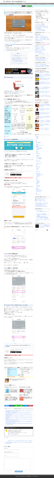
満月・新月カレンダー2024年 (40, 47)
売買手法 (37, 149)
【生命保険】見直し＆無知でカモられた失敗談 (42, 66)
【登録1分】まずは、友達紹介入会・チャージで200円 (19, 58)
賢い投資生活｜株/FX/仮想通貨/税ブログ (14, 1)
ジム (13, 433)
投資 (36, 193)
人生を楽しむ (38, 189)
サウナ (15, 433)
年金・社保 (38, 153)
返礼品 (37, 156)
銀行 (37, 164)
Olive (14, 44)
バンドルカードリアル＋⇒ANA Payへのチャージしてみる (19, 63)
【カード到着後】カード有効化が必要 (17, 61)
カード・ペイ (31, 3)
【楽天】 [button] (19, 408)
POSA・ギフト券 (38, 163)
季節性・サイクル (38, 147)
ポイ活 (7, 437)
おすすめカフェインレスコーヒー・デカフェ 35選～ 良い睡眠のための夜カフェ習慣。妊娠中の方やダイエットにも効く (45, 113)
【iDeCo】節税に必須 (39, 40)
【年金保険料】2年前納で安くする (40, 59)
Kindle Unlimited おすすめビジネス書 (41, 198)
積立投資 (16, 3)
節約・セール (39, 3)
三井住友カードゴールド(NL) (9, 44)
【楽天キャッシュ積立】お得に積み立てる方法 (42, 38)
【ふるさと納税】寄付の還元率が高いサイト (42, 60)
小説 (37, 184)
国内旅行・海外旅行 (39, 190)
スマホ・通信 (38, 171)
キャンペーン (38, 167)
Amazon (37, 168)
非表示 (19, 53)
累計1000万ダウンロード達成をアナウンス (14, 92)
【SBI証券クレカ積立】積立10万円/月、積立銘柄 (42, 39)
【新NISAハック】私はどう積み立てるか (41, 36)
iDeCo (37, 137)
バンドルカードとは (14, 54)
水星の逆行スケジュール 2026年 (40, 45)
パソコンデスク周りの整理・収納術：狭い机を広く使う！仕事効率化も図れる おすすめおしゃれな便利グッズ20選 (45, 88)
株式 (36, 140)
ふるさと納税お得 (38, 157)
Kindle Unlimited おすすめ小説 (40, 199)
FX (36, 141)
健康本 (37, 183)
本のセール (37, 188)
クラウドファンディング (39, 145)
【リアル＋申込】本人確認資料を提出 (17, 60)
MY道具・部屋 (47, 3)
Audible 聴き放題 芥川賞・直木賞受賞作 (41, 206)
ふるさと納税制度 (38, 158)
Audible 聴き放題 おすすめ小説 (40, 205)
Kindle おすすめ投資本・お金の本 (41, 200)
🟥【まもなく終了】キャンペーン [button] (9, 408)
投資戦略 (37, 146)
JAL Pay (8, 371)
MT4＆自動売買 (38, 142)
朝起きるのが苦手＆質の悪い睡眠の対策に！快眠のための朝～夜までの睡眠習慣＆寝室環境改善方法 (45, 105)
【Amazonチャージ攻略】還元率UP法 (40, 64)
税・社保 (37, 151)
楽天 (37, 169)
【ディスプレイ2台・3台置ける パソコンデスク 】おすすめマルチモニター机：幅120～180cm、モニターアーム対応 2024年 (45, 96)
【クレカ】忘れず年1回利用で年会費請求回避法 (42, 65)
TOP (3, 9)
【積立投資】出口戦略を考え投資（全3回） (42, 26)
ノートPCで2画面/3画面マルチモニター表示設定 (42, 72)
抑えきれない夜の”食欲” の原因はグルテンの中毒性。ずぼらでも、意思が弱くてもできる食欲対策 (45, 125)
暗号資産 (23, 3)
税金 (37, 152)
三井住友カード (7, 345)
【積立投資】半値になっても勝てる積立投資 (42, 27)
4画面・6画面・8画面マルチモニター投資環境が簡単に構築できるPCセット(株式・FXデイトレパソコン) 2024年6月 (45, 79)
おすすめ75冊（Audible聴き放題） (41, 30)
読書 (11, 433)
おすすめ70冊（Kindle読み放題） (40, 29)
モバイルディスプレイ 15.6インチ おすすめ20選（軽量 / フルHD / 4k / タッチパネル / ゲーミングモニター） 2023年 (45, 92)
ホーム (8, 3)
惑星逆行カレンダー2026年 (39, 46)
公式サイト (7, 136)
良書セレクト (38, 186)
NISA (37, 138)
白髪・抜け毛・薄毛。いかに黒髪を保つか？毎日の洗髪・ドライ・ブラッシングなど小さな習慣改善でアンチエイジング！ (45, 109)
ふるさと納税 (38, 155)
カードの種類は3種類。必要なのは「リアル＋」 (18, 55)
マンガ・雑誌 (38, 185)
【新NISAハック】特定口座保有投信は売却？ (42, 37)
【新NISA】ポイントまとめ (39, 35)
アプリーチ (18, 350)
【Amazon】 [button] (15, 408)
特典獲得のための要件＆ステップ (17, 59)
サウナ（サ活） (38, 191)
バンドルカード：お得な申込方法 (15, 57)
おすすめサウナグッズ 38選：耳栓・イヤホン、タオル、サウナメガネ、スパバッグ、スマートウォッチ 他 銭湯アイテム (45, 129)
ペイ (37, 162)
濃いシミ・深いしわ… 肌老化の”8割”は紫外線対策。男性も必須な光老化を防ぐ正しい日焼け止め (45, 117)
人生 (36, 172)
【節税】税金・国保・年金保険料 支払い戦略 (42, 58)
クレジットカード (38, 161)
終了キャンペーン (38, 194)
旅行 (17, 433)
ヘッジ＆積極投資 (38, 148)
